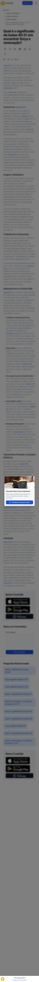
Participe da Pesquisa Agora (21, 502)
